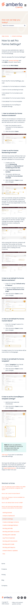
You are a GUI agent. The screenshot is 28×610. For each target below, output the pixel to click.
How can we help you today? (11, 21)
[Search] (24, 25)
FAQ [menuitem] (4, 554)
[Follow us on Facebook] (22, 597)
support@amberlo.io (10, 468)
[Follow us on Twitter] (25, 597)
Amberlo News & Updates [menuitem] (10, 550)
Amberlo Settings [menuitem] (8, 519)
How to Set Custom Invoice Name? (11, 493)
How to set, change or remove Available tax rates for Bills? (13, 498)
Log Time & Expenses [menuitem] (9, 538)
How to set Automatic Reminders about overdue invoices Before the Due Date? (12, 507)
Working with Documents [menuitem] (10, 541)
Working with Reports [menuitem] (9, 547)
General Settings (13, 60)
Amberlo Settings (17, 36)
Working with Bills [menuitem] (8, 528)
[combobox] (12, 25)
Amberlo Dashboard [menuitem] (9, 516)
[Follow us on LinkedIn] (18, 597)
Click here (5, 455)
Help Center (5, 36)
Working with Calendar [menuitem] (9, 535)
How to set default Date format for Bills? (12, 502)
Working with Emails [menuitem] (8, 544)
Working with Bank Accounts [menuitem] (11, 531)
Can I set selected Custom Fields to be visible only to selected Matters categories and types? (13, 488)
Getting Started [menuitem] (7, 512)
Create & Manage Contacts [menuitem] (11, 522)
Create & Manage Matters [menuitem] (10, 525)
